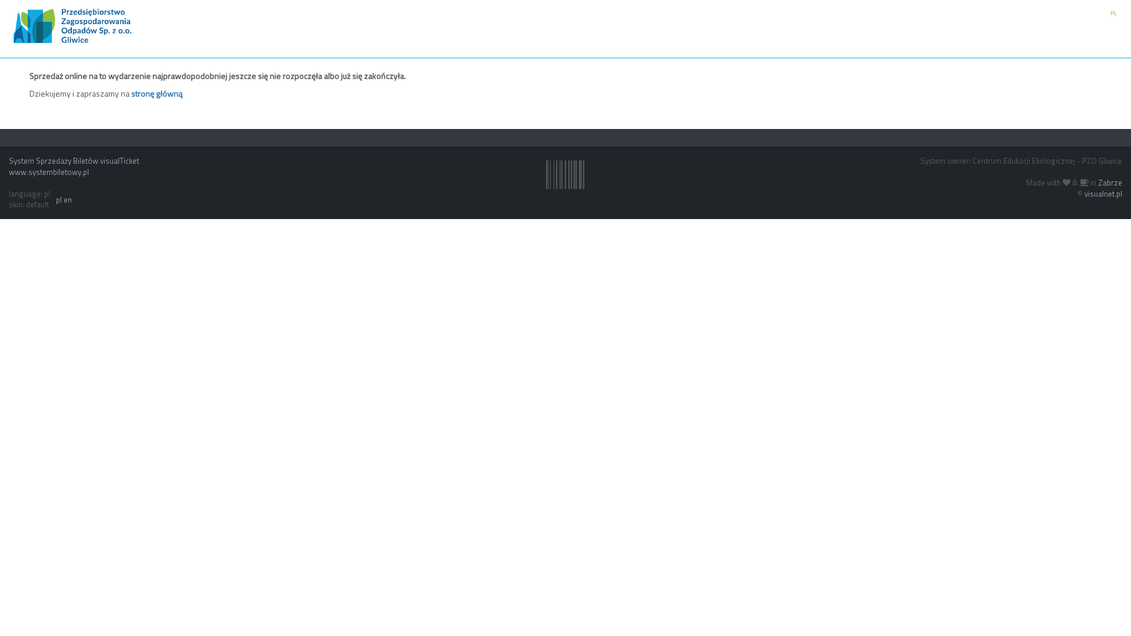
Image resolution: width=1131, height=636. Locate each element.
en (68, 200)
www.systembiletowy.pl (49, 172)
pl (59, 200)
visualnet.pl (1103, 194)
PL (1113, 13)
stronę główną (157, 93)
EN (1098, 13)
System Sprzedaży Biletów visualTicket (74, 161)
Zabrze (1110, 182)
